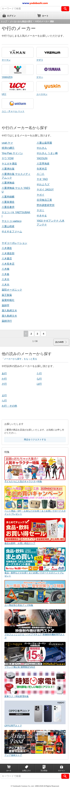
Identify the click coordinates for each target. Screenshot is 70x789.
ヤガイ (40, 194)
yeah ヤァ (7, 142)
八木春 (5, 274)
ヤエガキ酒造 (9, 163)
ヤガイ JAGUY (45, 189)
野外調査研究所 (46, 205)
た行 (39, 373)
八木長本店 (8, 263)
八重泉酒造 (8, 201)
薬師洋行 (7, 320)
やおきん (42, 147)
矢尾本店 (42, 168)
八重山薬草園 (44, 142)
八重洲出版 (8, 168)
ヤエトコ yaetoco (11, 221)
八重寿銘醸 (8, 196)
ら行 (4, 400)
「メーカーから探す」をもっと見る (19, 359)
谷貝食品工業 (44, 199)
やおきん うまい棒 (47, 153)
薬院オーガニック (12, 289)
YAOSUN (42, 158)
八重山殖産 (8, 226)
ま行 (4, 395)
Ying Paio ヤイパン (12, 153)
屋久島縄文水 (9, 310)
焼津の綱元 (8, 147)
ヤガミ (40, 210)
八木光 (5, 279)
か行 (4, 378)
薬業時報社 (8, 300)
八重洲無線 (8, 182)
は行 (39, 383)
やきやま (42, 215)
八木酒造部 (8, 253)
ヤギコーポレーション (14, 243)
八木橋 (5, 268)
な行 (39, 378)
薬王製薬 (7, 295)
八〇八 (40, 173)
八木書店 (7, 258)
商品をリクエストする (35, 439)
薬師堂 (5, 305)
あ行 (4, 373)
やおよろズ (43, 184)
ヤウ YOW (8, 158)
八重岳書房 (8, 207)
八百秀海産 (43, 163)
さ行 (4, 383)
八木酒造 (7, 248)
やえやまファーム (12, 231)
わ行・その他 (9, 405)
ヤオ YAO (42, 179)
